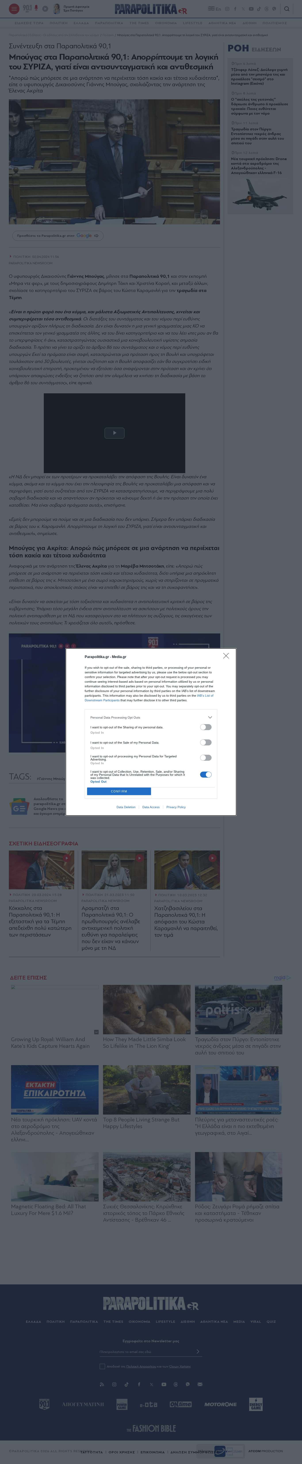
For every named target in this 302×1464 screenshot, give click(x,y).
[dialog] (151, 732)
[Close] (227, 657)
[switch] (206, 727)
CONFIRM (119, 791)
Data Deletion (126, 807)
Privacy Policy (176, 807)
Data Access (151, 807)
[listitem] (151, 717)
